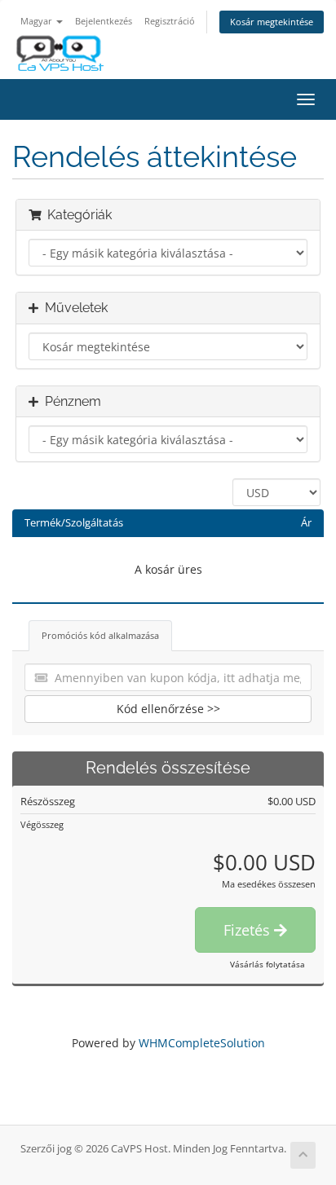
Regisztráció (169, 21)
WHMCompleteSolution (202, 1043)
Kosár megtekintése (271, 21)
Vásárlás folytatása (267, 964)
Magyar (37, 21)
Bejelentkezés (103, 21)
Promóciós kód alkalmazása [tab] (100, 635)
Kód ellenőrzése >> (168, 708)
